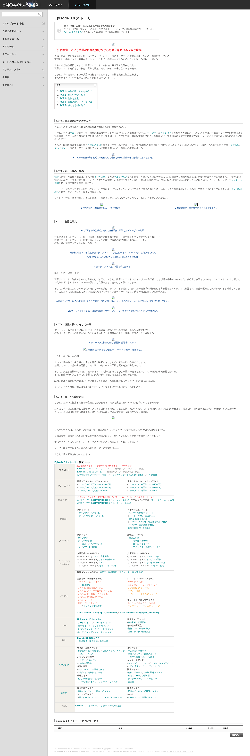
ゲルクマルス (120, 176)
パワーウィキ (82, 4)
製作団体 (93, 641)
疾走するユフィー (104, 691)
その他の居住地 (85, 663)
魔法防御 (142, 622)
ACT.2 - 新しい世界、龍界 (73, 95)
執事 (100, 678)
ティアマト (152, 133)
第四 (172, 500)
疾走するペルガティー (89, 697)
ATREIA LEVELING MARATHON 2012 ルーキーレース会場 (104, 503)
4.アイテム (8, 46)
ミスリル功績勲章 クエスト (141, 512)
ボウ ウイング (84, 626)
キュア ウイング (85, 632)
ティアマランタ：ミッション (92, 516)
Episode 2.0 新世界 (73, 32)
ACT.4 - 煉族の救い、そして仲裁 (76, 102)
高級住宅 (92, 672)
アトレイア (166, 133)
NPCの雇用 (133, 666)
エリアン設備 (134, 657)
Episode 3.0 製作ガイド (88, 638)
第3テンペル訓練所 (108, 572)
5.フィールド (9, 54)
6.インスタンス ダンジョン (17, 61)
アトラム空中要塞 (100, 556)
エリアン (82, 660)
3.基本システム (11, 38)
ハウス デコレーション (138, 663)
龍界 (56, 176)
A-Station (153, 475)
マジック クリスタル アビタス (147, 547)
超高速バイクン (151, 691)
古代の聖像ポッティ (153, 672)
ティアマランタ (85, 541)
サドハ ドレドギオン (108, 565)
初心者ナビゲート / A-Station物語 (127, 475)
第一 (153, 500)
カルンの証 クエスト (138, 519)
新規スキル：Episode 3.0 (89, 619)
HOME (20, 4)
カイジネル (233, 145)
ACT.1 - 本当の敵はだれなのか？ (76, 91)
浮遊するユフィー (86, 691)
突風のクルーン (149, 697)
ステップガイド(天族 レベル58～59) (144, 487)
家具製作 (83, 641)
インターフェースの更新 (110, 706)
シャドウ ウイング (101, 626)
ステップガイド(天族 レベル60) (142, 490)
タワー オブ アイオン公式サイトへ (180, 751)
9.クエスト (8, 84)
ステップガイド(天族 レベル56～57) (144, 484)
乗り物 (64, 693)
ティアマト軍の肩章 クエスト (142, 525)
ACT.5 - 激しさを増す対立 (73, 105)
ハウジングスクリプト (150, 666)
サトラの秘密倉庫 (106, 559)
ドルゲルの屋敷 (154, 559)
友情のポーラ (150, 654)
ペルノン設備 (148, 657)
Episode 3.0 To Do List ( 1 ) (89, 469)
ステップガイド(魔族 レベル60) (93, 490)
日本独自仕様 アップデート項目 (91, 475)
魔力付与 (86, 585)
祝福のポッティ (135, 654)
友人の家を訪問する (87, 678)
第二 (159, 500)
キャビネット (153, 678)
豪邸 (100, 672)
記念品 (131, 682)
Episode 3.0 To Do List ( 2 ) (89, 472)
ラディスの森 (153, 556)
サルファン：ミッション (90, 512)
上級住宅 (82, 672)
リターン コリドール (108, 682)
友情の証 (146, 675)
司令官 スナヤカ (140, 541)
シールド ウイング (103, 622)
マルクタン (59, 148)
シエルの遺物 (94, 145)
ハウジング (64, 665)
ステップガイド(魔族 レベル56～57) (94, 484)
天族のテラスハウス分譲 (113, 651)
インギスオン (100, 176)
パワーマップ (55, 4)
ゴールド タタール (141, 544)
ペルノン (92, 660)
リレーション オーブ (87, 682)
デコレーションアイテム (162, 663)
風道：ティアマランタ (92, 544)
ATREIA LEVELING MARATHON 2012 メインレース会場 (103, 500)
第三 (166, 500)
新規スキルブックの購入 (139, 628)
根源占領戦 (134, 538)
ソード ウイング (85, 622)
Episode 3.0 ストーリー (66, 462)
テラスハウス (84, 669)
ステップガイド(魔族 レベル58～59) (94, 487)
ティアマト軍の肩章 (92, 606)
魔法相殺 (132, 622)
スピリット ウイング (104, 629)
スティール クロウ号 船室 (131, 572)
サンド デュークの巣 (156, 562)
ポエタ (73, 133)
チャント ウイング (103, 632)
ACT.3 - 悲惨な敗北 (69, 98)
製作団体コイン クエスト (139, 528)
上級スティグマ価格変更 (139, 631)
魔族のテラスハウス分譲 (89, 651)
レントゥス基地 (157, 565)
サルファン (83, 538)
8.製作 (6, 77)
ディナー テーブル (136, 678)
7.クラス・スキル (12, 69)
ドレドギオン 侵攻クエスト (144, 516)
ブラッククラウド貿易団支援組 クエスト (150, 522)
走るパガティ (134, 697)
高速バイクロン (135, 691)
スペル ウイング (85, 629)
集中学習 (104, 641)
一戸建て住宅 (98, 669)
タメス (101, 562)
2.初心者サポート (12, 31)
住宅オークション (86, 654)
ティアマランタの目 (88, 547)
